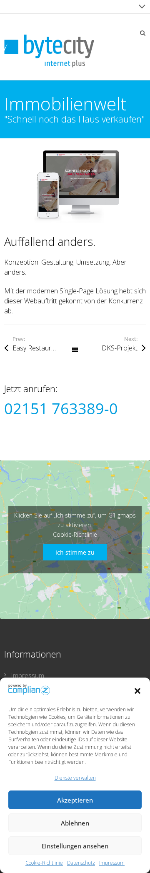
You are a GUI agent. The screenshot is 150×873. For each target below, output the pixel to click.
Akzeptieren (75, 800)
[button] (137, 691)
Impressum (112, 862)
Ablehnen (75, 823)
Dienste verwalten (75, 777)
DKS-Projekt (120, 348)
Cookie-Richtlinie (44, 862)
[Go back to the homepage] (49, 51)
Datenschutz (81, 862)
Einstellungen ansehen (75, 846)
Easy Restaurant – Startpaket (43, 348)
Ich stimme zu (75, 552)
